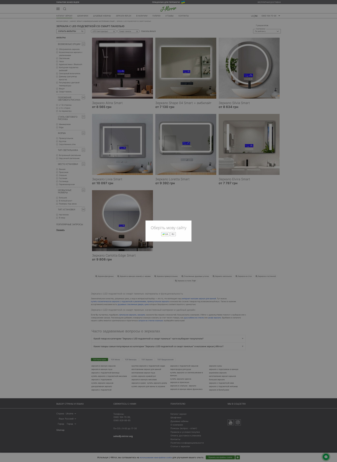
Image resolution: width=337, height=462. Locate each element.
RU (173, 234)
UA (166, 234)
